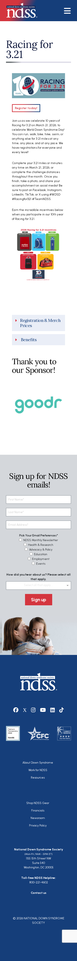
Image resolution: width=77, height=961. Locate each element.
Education (40, 554)
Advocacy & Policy (40, 549)
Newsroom (38, 818)
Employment (40, 559)
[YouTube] (43, 710)
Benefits (29, 339)
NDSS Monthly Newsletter (40, 540)
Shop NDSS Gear (37, 803)
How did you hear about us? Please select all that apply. (38, 577)
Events (40, 564)
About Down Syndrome (37, 762)
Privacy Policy (38, 825)
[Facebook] (16, 710)
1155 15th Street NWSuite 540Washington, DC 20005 (38, 863)
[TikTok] (61, 710)
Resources (38, 777)
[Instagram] (33, 710)
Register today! (26, 108)
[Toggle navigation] (69, 10)
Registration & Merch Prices (40, 323)
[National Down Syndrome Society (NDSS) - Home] (19, 10)
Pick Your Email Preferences (38, 535)
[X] (25, 710)
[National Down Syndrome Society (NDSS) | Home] (38, 682)
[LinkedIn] (52, 710)
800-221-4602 (38, 882)
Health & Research (40, 545)
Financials (37, 810)
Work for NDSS (37, 770)
